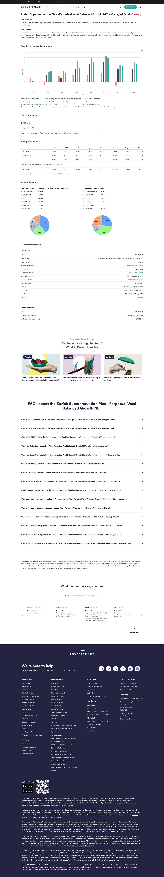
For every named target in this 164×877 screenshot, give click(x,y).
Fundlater (25, 740)
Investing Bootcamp (29, 732)
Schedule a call (70, 670)
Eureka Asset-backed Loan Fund (131, 698)
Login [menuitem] (120, 7)
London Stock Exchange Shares (62, 745)
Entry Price (24, 290)
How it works (26, 686)
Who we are (26, 683)
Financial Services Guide (30, 867)
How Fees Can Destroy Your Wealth (81, 846)
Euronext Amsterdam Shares (61, 754)
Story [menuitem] (77, 7)
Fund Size (24, 287)
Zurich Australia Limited (134, 265)
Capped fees (26, 709)
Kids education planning (30, 690)
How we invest (27, 750)
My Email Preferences (94, 686)
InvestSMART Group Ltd (128, 683)
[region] (82, 614)
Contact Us (91, 705)
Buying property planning (30, 696)
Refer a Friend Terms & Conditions (99, 715)
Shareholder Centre (127, 679)
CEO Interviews (56, 699)
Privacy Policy (91, 718)
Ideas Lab (54, 690)
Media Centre (92, 731)
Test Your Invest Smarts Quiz (32, 735)
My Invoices (91, 693)
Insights (24, 712)
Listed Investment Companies (61, 728)
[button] (22, 614)
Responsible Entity (27, 265)
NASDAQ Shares (57, 741)
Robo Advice (91, 728)
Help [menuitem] (83, 7)
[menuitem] (49, 6)
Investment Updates (58, 715)
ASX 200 (54, 722)
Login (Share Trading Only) (96, 696)
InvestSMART (27, 679)
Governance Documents (128, 686)
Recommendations (57, 686)
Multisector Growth (136, 272)
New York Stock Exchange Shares (63, 738)
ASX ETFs (25, 719)
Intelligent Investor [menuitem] (38, 2)
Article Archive (27, 725)
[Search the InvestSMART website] (141, 7)
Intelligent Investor (58, 679)
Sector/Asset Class (27, 272)
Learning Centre (27, 753)
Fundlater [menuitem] (50, 2)
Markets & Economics (58, 693)
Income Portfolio (57, 703)
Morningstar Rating (27, 276)
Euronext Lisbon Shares (59, 751)
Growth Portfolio (57, 706)
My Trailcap (91, 690)
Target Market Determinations (97, 721)
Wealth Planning (27, 693)
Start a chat (49, 670)
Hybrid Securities (57, 732)
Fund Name (25, 258)
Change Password (93, 683)
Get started (130, 7)
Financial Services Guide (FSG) (110, 800)
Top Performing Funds (29, 715)
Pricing (53, 770)
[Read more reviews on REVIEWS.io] (133, 632)
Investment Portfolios (29, 706)
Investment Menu (47, 817)
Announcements (126, 690)
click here (59, 817)
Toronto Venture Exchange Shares (63, 761)
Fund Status (25, 262)
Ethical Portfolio (57, 709)
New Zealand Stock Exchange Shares (64, 767)
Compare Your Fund (29, 722)
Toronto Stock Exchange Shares (62, 757)
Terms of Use (91, 708)
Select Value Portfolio (59, 712)
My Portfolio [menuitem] (59, 2)
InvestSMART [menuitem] (25, 2)
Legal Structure (26, 280)
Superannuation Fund (135, 280)
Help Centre (91, 701)
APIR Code (24, 269)
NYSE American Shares (59, 764)
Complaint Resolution (94, 724)
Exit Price (24, 294)
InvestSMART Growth (93, 104)
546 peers (46, 98)
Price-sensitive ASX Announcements (63, 725)
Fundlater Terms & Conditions (97, 711)
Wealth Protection (28, 703)
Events (24, 728)
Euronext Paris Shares (58, 748)
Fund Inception (26, 283)
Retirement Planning (29, 699)
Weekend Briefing (57, 696)
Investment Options (29, 747)
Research (54, 683)
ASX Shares (55, 719)
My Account (91, 679)
